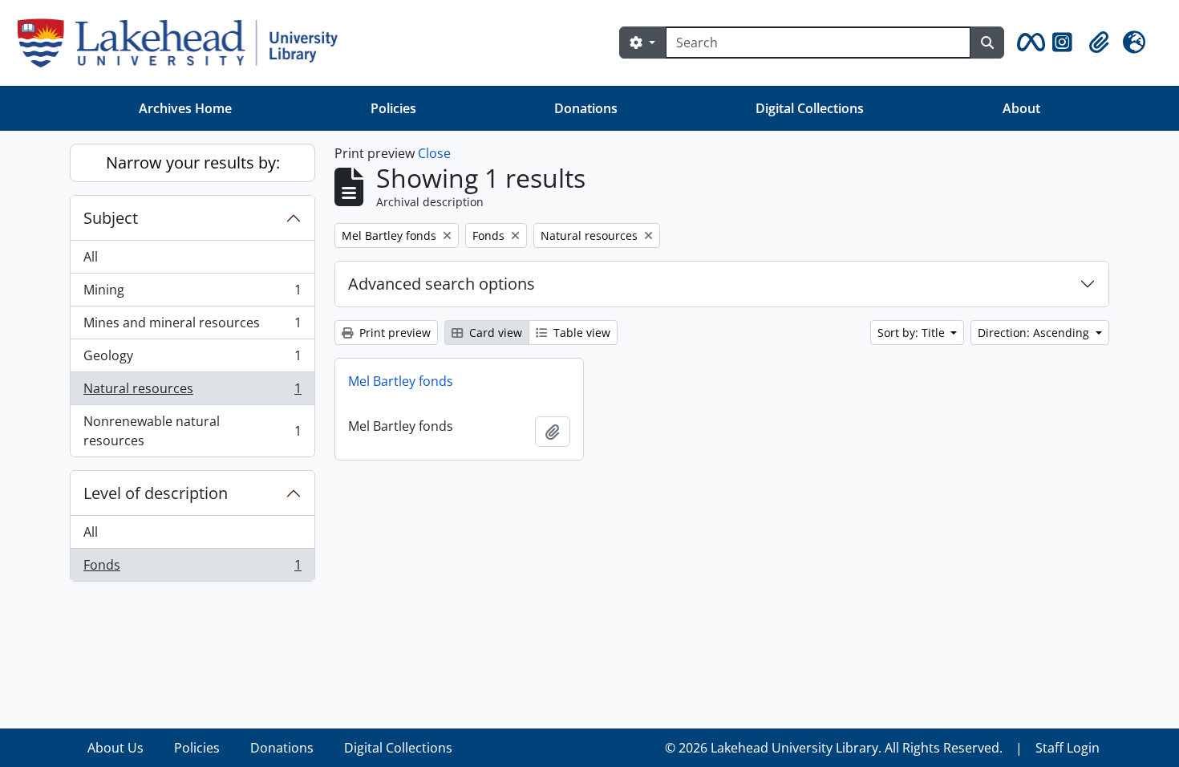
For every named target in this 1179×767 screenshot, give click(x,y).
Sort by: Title (912, 332)
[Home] (184, 43)
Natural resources (192, 392)
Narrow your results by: (193, 162)
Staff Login (1067, 748)
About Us (115, 748)
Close (434, 153)
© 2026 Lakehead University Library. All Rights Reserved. (834, 748)
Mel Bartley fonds (400, 381)
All (90, 257)
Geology (192, 359)
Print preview (393, 332)
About (1021, 108)
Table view (580, 332)
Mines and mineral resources (192, 326)
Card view (494, 332)
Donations (586, 108)
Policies (393, 108)
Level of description (155, 493)
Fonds (192, 568)
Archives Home (185, 108)
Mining (192, 293)
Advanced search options (441, 283)
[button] (1028, 42)
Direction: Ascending (1035, 332)
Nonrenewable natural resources (192, 430)
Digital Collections (810, 108)
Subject (110, 218)
